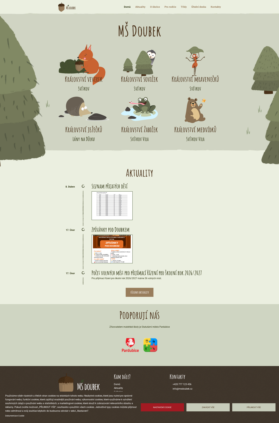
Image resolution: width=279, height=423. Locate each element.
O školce (155, 6)
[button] (112, 206)
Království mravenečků (195, 79)
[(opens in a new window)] (130, 345)
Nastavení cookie (162, 407)
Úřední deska (198, 6)
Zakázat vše (208, 407)
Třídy (184, 6)
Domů (127, 6)
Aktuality (140, 6)
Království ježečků (83, 129)
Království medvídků (195, 129)
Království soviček (139, 79)
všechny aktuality (139, 292)
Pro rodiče (170, 6)
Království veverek (83, 79)
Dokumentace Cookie (14, 416)
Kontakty (216, 6)
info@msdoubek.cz (182, 388)
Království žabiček (139, 129)
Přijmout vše (254, 407)
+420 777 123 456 (182, 384)
